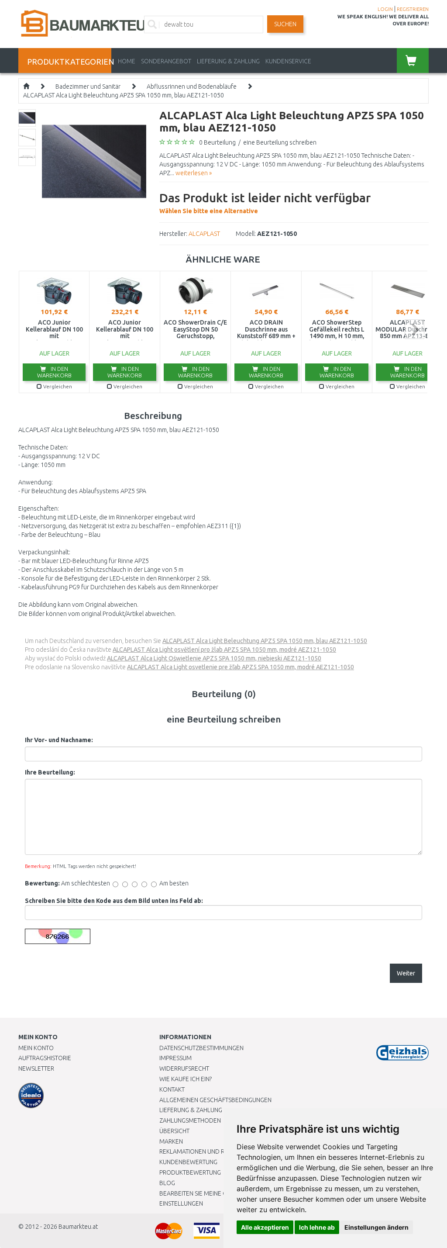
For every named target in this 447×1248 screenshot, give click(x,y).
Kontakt (172, 1089)
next (414, 329)
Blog (167, 1182)
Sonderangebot (166, 61)
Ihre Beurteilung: (50, 772)
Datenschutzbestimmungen (201, 1047)
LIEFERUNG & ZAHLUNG (228, 61)
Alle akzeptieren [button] (265, 1227)
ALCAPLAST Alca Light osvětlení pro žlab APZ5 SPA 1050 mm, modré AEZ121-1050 (224, 649)
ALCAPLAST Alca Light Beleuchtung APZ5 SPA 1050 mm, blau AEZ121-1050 (123, 95)
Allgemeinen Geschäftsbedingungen (215, 1099)
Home (126, 61)
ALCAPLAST (204, 233)
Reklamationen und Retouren (205, 1151)
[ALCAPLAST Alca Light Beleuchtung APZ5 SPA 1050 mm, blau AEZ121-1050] (94, 160)
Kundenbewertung (188, 1161)
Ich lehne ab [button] (317, 1227)
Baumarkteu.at (78, 1226)
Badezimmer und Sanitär (87, 86)
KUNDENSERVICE (288, 61)
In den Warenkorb (54, 372)
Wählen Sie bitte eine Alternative (265, 202)
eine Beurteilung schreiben (279, 142)
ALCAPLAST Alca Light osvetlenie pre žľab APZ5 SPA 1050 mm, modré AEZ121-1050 (240, 667)
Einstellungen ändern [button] (376, 1227)
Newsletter (36, 1068)
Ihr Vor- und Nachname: (59, 739)
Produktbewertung (190, 1172)
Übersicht (174, 1130)
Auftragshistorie (44, 1057)
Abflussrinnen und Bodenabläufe (192, 86)
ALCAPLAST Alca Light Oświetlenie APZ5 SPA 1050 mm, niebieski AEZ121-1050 (214, 658)
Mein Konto (36, 1047)
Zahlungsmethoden (190, 1120)
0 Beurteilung (217, 142)
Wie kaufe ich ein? (185, 1078)
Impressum (175, 1057)
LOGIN (385, 9)
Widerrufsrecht (184, 1068)
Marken (171, 1141)
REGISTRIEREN (413, 9)
